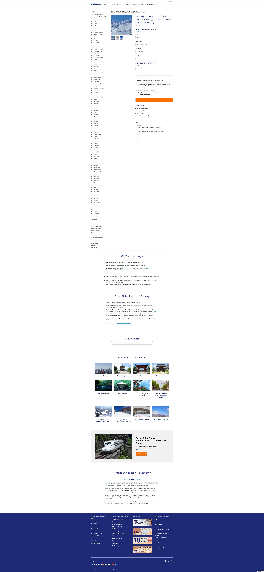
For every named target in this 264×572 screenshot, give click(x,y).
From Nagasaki (95, 130)
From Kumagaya (95, 103)
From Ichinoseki (95, 66)
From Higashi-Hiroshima (97, 57)
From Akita (93, 25)
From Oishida (94, 143)
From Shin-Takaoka (96, 174)
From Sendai (94, 160)
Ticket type (138, 48)
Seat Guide (138, 31)
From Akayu (94, 23)
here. (155, 311)
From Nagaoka (94, 127)
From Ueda (93, 207)
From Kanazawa (95, 90)
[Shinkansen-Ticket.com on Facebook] (165, 561)
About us (157, 522)
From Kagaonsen (95, 81)
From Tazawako (95, 191)
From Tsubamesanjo (96, 202)
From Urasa (94, 211)
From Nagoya (94, 132)
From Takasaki (94, 189)
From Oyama (94, 154)
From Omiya (94, 149)
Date (137, 65)
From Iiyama (94, 68)
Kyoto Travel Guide (117, 538)
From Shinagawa (95, 180)
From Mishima (94, 121)
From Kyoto (94, 112)
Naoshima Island (95, 235)
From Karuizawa (95, 92)
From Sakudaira (95, 156)
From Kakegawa (95, 86)
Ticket (119, 4)
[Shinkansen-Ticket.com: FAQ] (142, 552)
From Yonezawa (95, 221)
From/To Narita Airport (96, 533)
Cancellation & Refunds (161, 537)
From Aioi (93, 21)
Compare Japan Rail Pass (118, 531)
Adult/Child (139, 41)
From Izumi (93, 75)
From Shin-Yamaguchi (96, 178)
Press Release (158, 524)
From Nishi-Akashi (95, 138)
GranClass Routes (95, 224)
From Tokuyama (95, 193)
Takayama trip (94, 243)
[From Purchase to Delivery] (124, 323)
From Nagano (94, 125)
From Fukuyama (95, 42)
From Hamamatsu (95, 55)
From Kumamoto (95, 105)
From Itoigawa (94, 70)
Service (126, 4)
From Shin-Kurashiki (96, 169)
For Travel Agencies (117, 546)
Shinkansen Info (137, 4)
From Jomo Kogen (95, 79)
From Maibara (94, 114)
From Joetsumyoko (96, 77)
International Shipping (96, 228)
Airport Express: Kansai (97, 14)
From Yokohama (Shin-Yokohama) (97, 218)
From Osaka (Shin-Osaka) (97, 152)
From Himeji (94, 59)
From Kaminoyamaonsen (97, 88)
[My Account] (167, 4)
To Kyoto (93, 245)
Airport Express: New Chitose (98, 19)
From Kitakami (94, 95)
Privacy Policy (158, 540)
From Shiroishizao (95, 185)
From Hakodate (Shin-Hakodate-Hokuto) (96, 52)
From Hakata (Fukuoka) (97, 49)
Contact (157, 542)
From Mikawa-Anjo (95, 119)
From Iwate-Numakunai (97, 73)
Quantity (138, 55)
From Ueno (93, 209)
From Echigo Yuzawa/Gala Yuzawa (97, 35)
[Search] (163, 4)
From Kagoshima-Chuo (97, 84)
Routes (117, 11)
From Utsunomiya (95, 213)
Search (92, 545)
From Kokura (94, 99)
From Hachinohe (95, 47)
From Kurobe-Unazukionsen (98, 108)
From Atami (94, 30)
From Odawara (94, 141)
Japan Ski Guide (116, 541)
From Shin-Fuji (94, 165)
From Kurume (94, 110)
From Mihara (94, 116)
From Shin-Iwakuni (95, 167)
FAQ (157, 4)
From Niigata (94, 136)
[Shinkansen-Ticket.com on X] (171, 561)
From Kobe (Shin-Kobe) (97, 97)
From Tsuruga (94, 204)
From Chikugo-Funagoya (97, 32)
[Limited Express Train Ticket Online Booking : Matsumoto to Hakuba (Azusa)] (121, 25)
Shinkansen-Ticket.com (110, 482)
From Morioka (94, 123)
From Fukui (93, 38)
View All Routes (141, 454)
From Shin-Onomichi (96, 171)
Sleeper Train (94, 241)
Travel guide (149, 4)
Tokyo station (115, 536)
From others (94, 531)
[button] (260, 571)
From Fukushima (95, 40)
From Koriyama (95, 101)
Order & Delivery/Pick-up (118, 519)
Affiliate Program (159, 545)
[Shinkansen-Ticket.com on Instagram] (168, 561)
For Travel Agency (159, 547)
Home (113, 4)
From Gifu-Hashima (96, 44)
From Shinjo (94, 182)
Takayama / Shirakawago (97, 536)
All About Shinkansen (117, 524)
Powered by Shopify (113, 569)
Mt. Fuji (92, 232)
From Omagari (94, 147)
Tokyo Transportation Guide (119, 533)
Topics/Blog (115, 543)
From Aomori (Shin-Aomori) (98, 27)
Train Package (94, 247)
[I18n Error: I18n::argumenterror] (113, 38)
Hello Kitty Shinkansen (96, 226)
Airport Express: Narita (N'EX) (98, 16)
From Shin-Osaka (95, 526)
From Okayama (95, 145)
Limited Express (95, 230)
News (156, 519)
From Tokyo (94, 196)
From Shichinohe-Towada (97, 163)
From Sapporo (94, 158)
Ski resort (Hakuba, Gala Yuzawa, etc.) (97, 238)
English (170, 1)
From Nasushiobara (96, 134)
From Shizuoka (94, 187)
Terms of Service (159, 527)
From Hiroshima (95, 62)
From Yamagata (95, 215)
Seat (137, 34)
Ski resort (93, 540)
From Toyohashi (95, 200)
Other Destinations (95, 543)
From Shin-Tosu (95, 176)
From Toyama (94, 198)
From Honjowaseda (96, 64)
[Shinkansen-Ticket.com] (99, 4)
